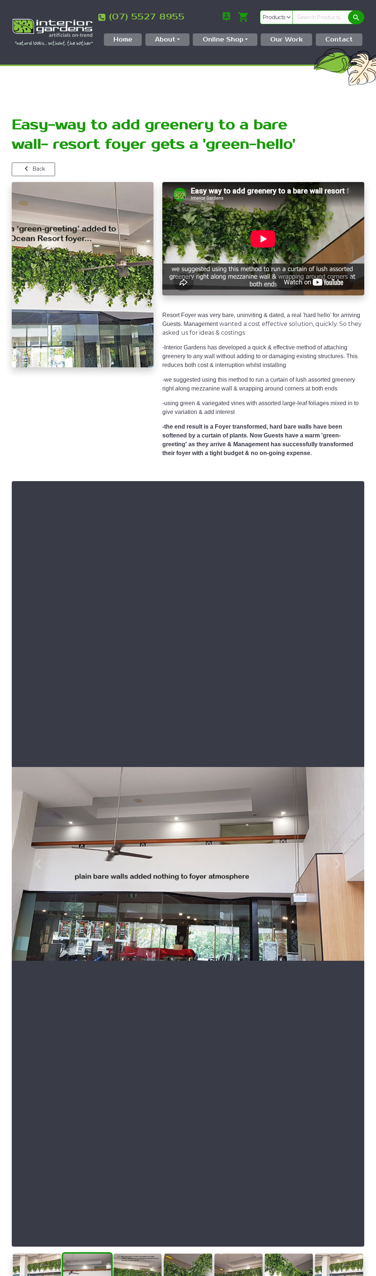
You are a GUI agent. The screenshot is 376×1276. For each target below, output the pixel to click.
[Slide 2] (87, 1254)
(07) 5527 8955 (147, 17)
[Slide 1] (37, 1254)
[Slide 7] (339, 1254)
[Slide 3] (137, 1254)
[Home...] (52, 31)
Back (38, 169)
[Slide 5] (238, 1254)
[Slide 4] (188, 1254)
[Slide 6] (289, 1254)
